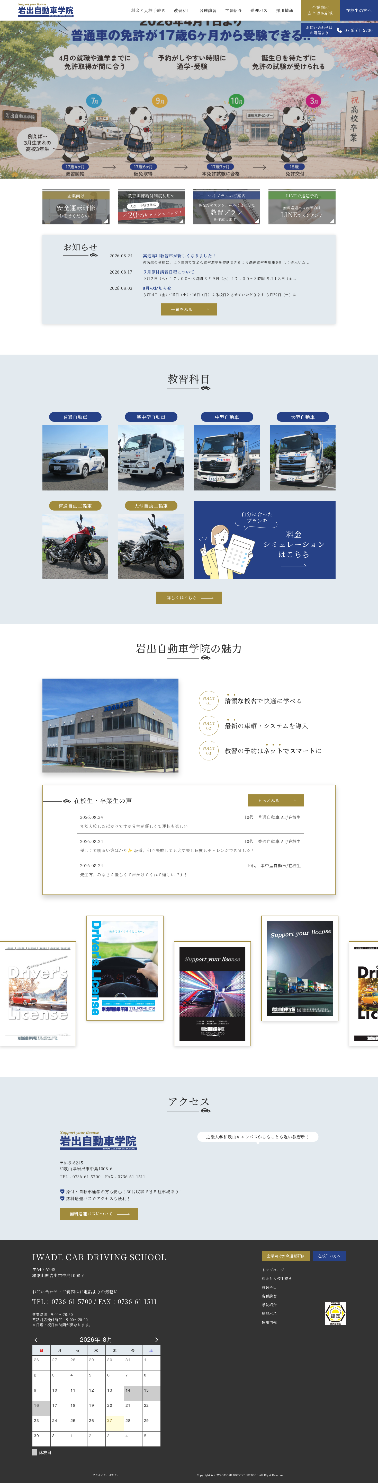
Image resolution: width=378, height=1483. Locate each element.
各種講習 (208, 10)
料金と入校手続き (148, 10)
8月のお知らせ (157, 288)
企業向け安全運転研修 (321, 10)
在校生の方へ (359, 10)
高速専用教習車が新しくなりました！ (180, 256)
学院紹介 (233, 10)
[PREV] (37, 1339)
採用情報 (284, 10)
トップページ (273, 1269)
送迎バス (259, 10)
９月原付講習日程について (169, 272)
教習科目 (182, 10)
